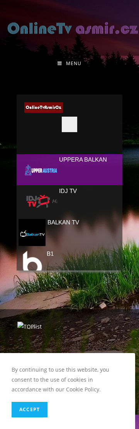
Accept (29, 409)
